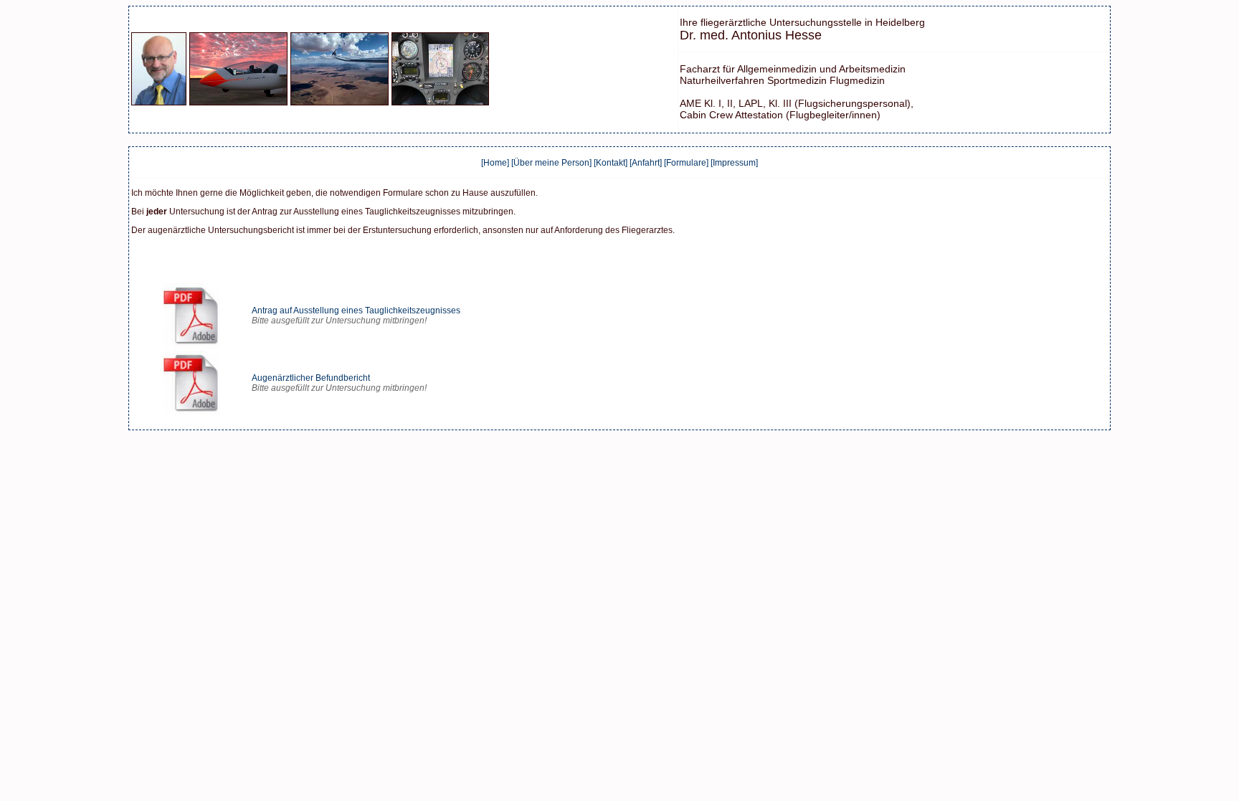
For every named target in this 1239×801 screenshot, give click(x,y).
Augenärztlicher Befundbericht (311, 378)
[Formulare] (686, 163)
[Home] (495, 163)
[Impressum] (734, 163)
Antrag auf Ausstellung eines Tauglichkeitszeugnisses (356, 310)
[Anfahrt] (646, 163)
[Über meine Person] (551, 163)
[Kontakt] (610, 163)
